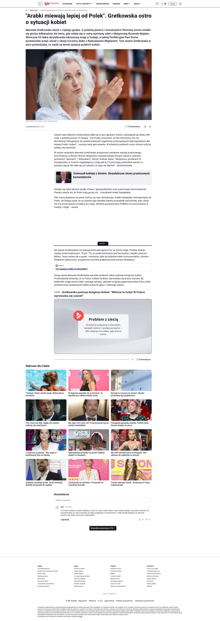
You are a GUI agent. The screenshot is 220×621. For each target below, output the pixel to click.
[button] (164, 3)
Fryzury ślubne (78, 571)
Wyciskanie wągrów (116, 581)
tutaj (80, 616)
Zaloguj (172, 4)
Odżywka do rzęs (115, 568)
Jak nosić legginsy (79, 578)
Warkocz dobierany (153, 576)
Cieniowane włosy (116, 571)
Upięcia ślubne (151, 578)
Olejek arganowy (43, 576)
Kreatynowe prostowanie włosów (48, 571)
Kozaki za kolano (79, 568)
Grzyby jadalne (151, 584)
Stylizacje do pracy (80, 581)
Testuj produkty (83, 4)
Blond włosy (41, 578)
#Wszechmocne (102, 4)
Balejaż (112, 573)
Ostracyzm (150, 581)
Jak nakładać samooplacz (46, 584)
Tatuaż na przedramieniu (118, 586)
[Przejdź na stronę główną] (40, 5)
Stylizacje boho (78, 586)
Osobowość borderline (154, 573)
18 (149, 519)
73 (143, 519)
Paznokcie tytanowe (153, 571)
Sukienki (149, 586)
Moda (126, 4)
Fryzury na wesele (152, 568)
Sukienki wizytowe (79, 584)
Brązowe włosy (115, 578)
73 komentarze (134, 127)
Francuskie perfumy (44, 568)
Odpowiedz (65, 519)
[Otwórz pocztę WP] (157, 4)
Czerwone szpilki (115, 576)
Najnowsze (67, 4)
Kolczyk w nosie (115, 584)
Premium (116, 4)
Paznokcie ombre (43, 581)
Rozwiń (102, 243)
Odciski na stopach (43, 586)
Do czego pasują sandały (82, 576)
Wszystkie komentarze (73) (102, 528)
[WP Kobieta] (53, 4)
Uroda (136, 4)
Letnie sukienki (78, 573)
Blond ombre (41, 573)
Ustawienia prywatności (144, 601)
